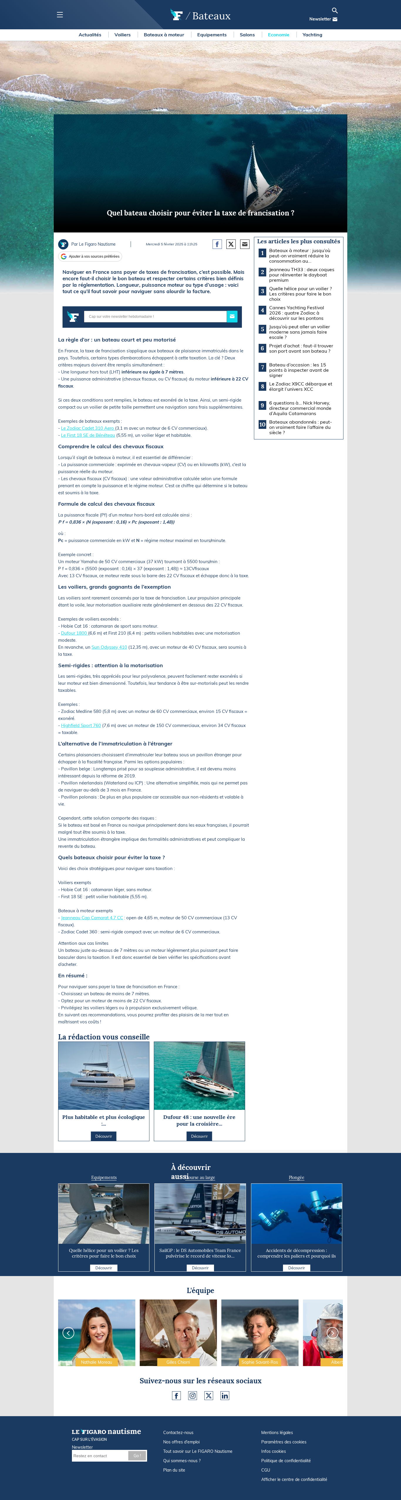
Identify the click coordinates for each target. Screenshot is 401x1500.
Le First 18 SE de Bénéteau (88, 435)
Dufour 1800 (74, 633)
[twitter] (208, 1395)
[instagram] (192, 1395)
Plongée (296, 1177)
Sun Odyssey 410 (109, 647)
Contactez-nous (178, 1432)
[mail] (335, 19)
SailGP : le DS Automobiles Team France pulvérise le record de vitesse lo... (200, 1253)
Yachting (312, 35)
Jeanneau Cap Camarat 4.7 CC (92, 917)
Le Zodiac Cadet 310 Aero (88, 428)
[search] (335, 10)
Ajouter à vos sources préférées (94, 256)
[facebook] (176, 1395)
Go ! (137, 1455)
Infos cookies (273, 1451)
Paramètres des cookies (283, 1442)
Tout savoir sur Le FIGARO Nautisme (197, 1451)
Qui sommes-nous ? (182, 1460)
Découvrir (103, 1267)
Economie (279, 35)
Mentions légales (277, 1432)
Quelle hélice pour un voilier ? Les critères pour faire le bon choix (104, 1253)
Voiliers (123, 35)
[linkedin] (224, 1395)
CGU (265, 1470)
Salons (248, 35)
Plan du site (174, 1470)
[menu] (60, 15)
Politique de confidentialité (286, 1460)
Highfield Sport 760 (81, 725)
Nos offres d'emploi (181, 1442)
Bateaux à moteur (164, 35)
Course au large (200, 1177)
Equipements (212, 35)
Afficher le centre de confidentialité (294, 1479)
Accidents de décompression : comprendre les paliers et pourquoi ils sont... (296, 1256)
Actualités (90, 35)
